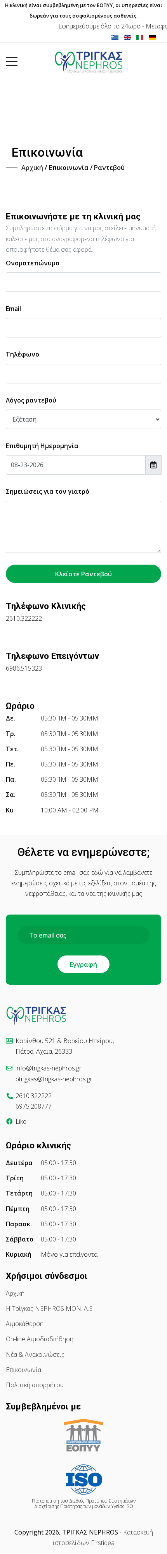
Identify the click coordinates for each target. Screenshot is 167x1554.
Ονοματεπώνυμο (32, 263)
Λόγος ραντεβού (31, 400)
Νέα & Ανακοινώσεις (35, 1354)
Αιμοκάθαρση (24, 1323)
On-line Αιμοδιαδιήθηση (39, 1339)
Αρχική (15, 1293)
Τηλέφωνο (22, 354)
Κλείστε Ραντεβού (83, 574)
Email (13, 308)
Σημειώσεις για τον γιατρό (47, 491)
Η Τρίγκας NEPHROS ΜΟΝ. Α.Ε (49, 1308)
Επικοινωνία (23, 1369)
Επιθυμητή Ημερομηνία (42, 445)
